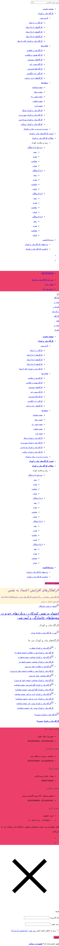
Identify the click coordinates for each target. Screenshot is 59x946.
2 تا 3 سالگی (37, 194)
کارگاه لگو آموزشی (35, 69)
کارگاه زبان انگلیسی (34, 73)
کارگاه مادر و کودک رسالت (32, 124)
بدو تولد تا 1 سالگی (35, 147)
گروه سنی (44, 18)
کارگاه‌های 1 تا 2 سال (34, 27)
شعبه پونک (38, 92)
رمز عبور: (55, 924)
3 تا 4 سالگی (37, 217)
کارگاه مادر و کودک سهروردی (31, 115)
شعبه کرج (38, 106)
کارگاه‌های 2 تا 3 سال (34, 32)
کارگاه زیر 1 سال (36, 23)
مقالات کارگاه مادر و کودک (43, 138)
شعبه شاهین (38, 101)
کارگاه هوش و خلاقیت (34, 55)
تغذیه (35, 157)
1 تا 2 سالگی (37, 170)
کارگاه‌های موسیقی (35, 60)
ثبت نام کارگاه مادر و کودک (43, 280)
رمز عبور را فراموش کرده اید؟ (23, 931)
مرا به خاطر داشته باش (46, 931)
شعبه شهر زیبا (37, 97)
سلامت (34, 161)
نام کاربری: (54, 918)
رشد (35, 152)
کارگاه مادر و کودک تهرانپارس (31, 120)
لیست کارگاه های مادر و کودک (41, 133)
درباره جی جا (48, 289)
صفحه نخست (48, 9)
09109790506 (47, 273)
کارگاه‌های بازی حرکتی (33, 78)
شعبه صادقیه (37, 87)
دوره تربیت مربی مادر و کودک (36, 129)
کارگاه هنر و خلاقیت (35, 50)
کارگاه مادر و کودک (46, 13)
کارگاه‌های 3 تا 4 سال (34, 36)
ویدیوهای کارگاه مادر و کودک (36, 244)
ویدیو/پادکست (48, 240)
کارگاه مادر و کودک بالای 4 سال (30, 41)
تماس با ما (49, 284)
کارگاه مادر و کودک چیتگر (32, 110)
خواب (35, 166)
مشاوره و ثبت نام (52, 583)
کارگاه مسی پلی (36, 64)
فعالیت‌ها (44, 46)
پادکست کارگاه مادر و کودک (37, 249)
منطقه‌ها (44, 83)
